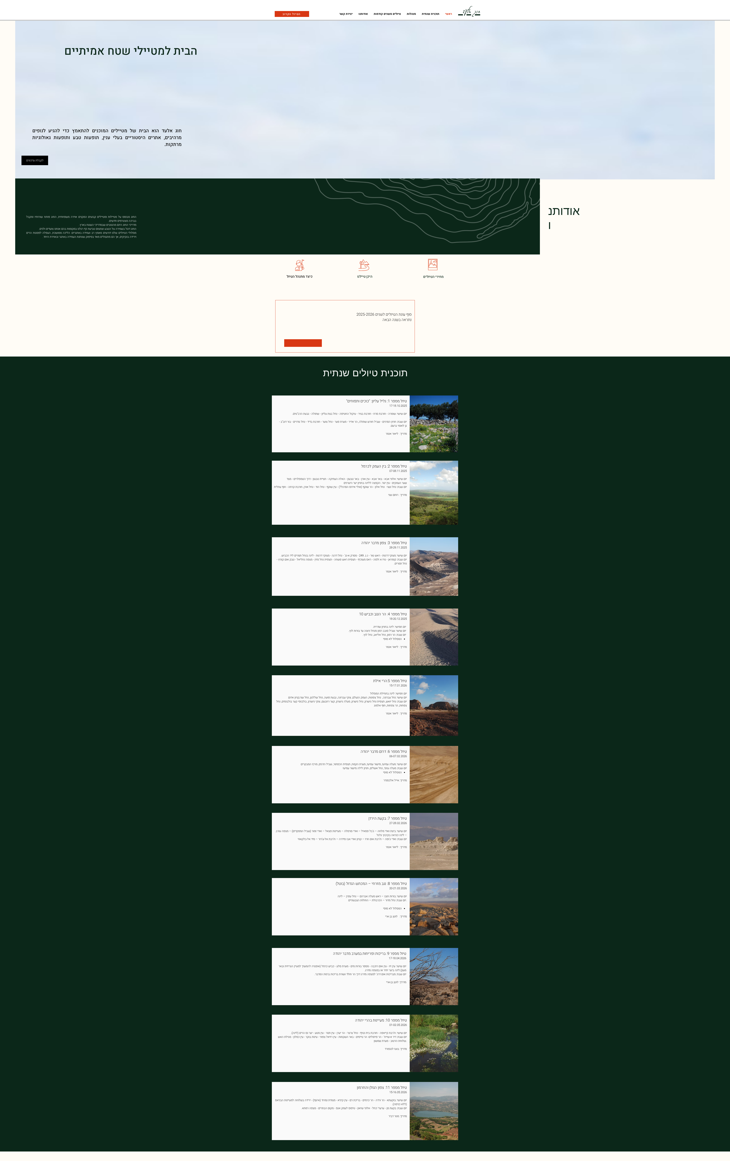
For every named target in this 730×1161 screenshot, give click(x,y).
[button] (411, 14)
